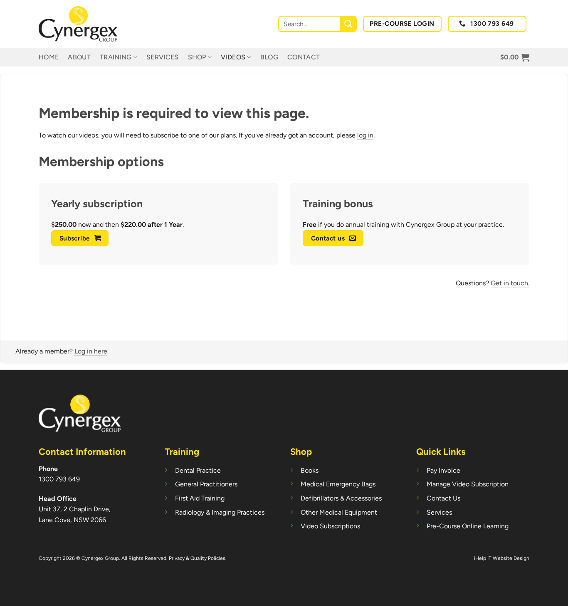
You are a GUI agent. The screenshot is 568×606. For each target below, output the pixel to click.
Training (116, 57)
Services (162, 57)
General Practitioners (206, 484)
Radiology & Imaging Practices (219, 512)
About (79, 57)
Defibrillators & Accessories (341, 498)
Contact (303, 57)
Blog (269, 57)
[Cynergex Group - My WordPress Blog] (80, 24)
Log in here (90, 351)
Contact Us (443, 498)
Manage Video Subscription (468, 484)
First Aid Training (200, 498)
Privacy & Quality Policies (197, 558)
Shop (197, 57)
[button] (514, 57)
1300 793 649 (59, 479)
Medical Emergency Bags (338, 484)
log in (365, 135)
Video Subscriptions (330, 526)
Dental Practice (198, 470)
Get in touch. (510, 283)
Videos (233, 57)
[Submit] (349, 24)
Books (310, 470)
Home (49, 57)
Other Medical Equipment (339, 512)
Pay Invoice (443, 470)
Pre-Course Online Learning (468, 526)
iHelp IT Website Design (501, 558)
